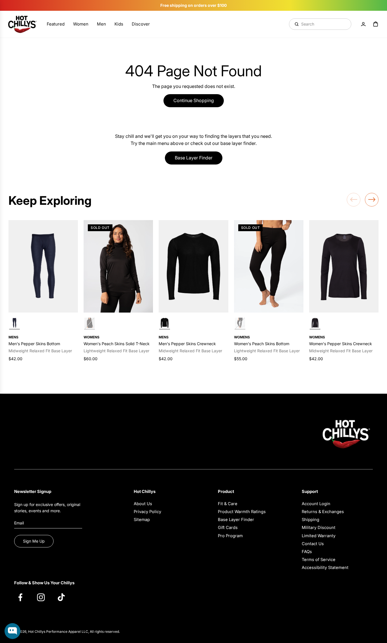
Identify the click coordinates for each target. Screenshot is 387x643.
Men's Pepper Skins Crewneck (187, 343)
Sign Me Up (34, 541)
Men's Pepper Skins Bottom (34, 343)
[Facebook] (23, 597)
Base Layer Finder (193, 158)
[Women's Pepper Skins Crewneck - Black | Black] (315, 323)
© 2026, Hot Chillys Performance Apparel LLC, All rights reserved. (67, 631)
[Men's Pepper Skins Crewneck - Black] (193, 266)
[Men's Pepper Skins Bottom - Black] (43, 266)
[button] (353, 199)
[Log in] (363, 24)
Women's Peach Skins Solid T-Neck (117, 343)
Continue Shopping (193, 100)
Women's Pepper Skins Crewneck (340, 343)
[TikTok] (64, 597)
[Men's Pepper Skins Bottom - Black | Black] (14, 323)
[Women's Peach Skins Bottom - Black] (268, 266)
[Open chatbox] (12, 631)
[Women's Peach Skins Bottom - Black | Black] (240, 323)
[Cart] (375, 24)
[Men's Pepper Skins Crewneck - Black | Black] (164, 323)
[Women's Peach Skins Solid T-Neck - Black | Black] (89, 323)
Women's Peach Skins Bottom (261, 343)
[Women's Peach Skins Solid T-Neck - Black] (118, 266)
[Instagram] (43, 597)
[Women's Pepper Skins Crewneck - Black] (344, 266)
